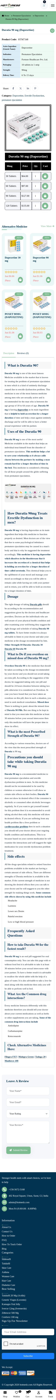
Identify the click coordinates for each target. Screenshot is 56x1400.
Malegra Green (26, 1057)
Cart (27, 1394)
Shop (5, 1397)
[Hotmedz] (10, 5)
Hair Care (6, 1280)
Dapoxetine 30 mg (13, 259)
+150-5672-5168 (17, 1189)
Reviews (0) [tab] (23, 353)
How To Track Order (12, 1244)
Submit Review (20, 1150)
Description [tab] (8, 353)
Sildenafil (6, 1259)
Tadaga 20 (40, 1057)
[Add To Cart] (20, 280)
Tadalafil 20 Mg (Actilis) (13, 1295)
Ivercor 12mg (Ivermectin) (14, 1308)
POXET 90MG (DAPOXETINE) (14, 315)
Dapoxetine (39, 16)
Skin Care (6, 1268)
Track (50, 1397)
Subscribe (28, 1356)
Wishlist (16, 1394)
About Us (6, 1227)
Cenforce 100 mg (10, 1317)
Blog (4, 1248)
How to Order (8, 1235)
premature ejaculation (22, 16)
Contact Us (7, 1231)
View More (46, 226)
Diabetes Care (8, 1285)
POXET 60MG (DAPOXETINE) (42, 315)
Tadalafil (6, 1263)
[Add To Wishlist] (52, 30)
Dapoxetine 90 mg (41, 259)
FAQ (4, 1240)
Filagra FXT (11, 1057)
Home (6, 16)
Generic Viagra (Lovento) (14, 1300)
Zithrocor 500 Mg (10, 1313)
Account (38, 1397)
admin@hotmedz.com (19, 1202)
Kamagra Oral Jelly (11, 1304)
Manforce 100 (11, 1061)
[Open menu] (52, 5)
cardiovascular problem (16, 826)
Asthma (5, 1272)
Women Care (8, 1276)
